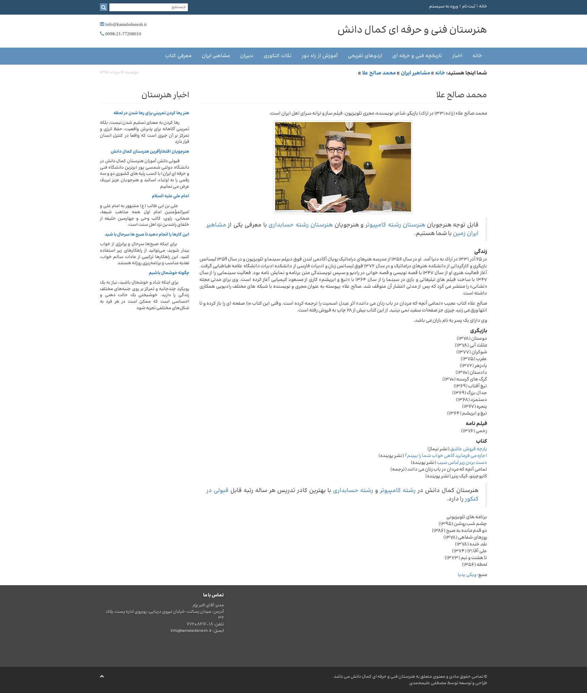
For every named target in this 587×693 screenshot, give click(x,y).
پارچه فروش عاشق (468, 449)
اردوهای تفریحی (365, 56)
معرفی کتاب (178, 56)
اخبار (457, 56)
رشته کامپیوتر (398, 490)
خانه (483, 6)
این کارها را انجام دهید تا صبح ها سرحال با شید (147, 234)
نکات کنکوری (277, 56)
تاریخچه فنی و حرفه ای (417, 56)
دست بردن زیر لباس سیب (462, 463)
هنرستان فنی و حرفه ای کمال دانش (383, 676)
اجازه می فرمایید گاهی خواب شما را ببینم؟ (446, 456)
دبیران (246, 56)
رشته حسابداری (353, 490)
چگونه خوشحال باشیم (169, 273)
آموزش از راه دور (320, 56)
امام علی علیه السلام (170, 196)
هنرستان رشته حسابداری (300, 225)
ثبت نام (468, 6)
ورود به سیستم (443, 6)
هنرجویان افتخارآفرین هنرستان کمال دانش (150, 151)
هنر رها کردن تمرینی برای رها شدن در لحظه (151, 113)
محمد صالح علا (379, 73)
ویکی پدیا (467, 575)
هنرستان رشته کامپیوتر (395, 225)
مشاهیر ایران (216, 56)
